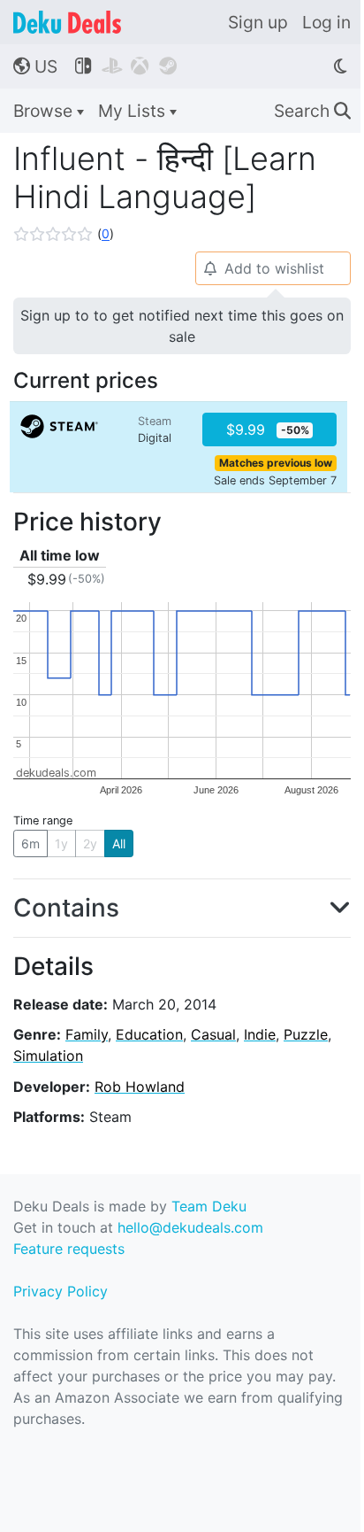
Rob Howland (140, 1086)
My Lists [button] (134, 110)
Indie (260, 1034)
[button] (63, 233)
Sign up (258, 22)
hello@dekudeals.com (190, 1227)
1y (61, 843)
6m (30, 843)
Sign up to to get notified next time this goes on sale (182, 325)
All (118, 843)
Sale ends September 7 (275, 480)
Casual (213, 1034)
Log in (326, 22)
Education (149, 1034)
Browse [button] (45, 110)
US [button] (35, 66)
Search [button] (312, 110)
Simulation (48, 1055)
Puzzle (306, 1034)
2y (90, 843)
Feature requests (69, 1248)
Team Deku (208, 1206)
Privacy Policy (60, 1291)
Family (86, 1034)
